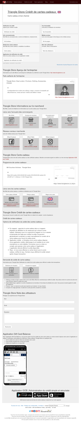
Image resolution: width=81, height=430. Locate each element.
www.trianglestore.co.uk (11, 125)
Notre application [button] (38, 2)
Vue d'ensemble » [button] (47, 32)
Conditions (41, 405)
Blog (46, 2)
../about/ (31, 125)
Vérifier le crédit (28, 2)
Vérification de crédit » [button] (9, 32)
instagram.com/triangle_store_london (51, 146)
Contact (52, 2)
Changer (67, 405)
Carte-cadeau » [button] (8, 51)
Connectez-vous (74, 2)
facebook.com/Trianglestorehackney (12, 146)
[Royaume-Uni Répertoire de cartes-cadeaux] (59, 12)
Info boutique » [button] (8, 41)
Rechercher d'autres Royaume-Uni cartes (67, 64)
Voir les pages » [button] (47, 41)
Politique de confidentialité (30, 405)
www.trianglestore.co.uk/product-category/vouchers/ (11, 204)
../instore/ (50, 126)
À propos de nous (15, 405)
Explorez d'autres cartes (50, 204)
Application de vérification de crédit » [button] (13, 60)
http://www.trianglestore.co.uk (57, 72)
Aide (22, 405)
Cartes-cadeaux (18, 2)
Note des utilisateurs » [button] (48, 51)
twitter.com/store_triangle (31, 146)
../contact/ (69, 125)
